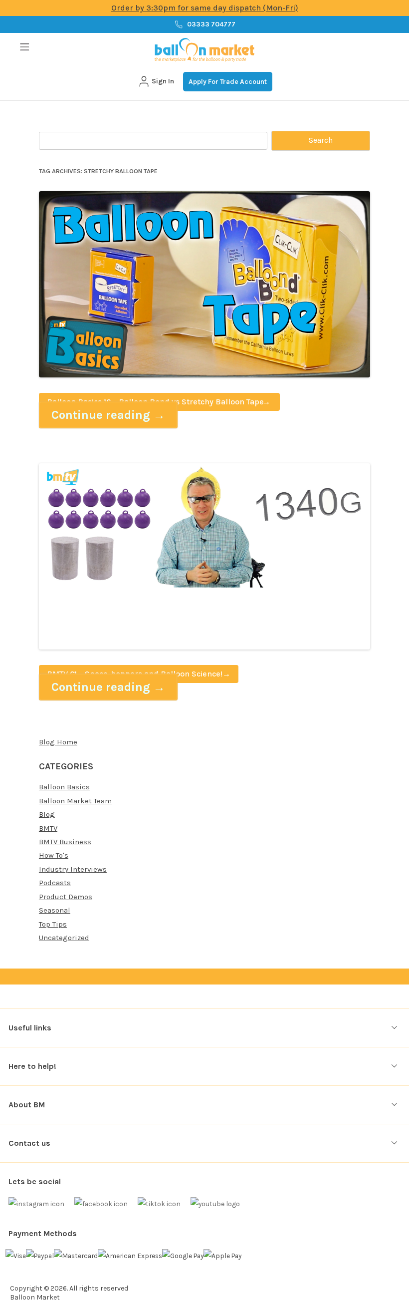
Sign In (163, 81)
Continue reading (108, 415)
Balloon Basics (64, 786)
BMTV (48, 828)
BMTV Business (65, 841)
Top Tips (53, 924)
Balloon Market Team (75, 800)
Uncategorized (64, 937)
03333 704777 (211, 24)
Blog (47, 814)
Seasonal (54, 910)
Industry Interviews (73, 869)
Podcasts (55, 882)
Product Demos (65, 896)
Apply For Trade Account (228, 81)
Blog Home (58, 741)
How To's (53, 855)
